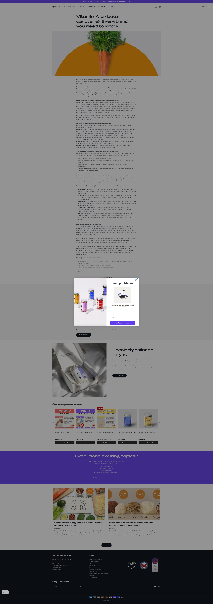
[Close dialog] (136, 279)
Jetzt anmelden (122, 323)
